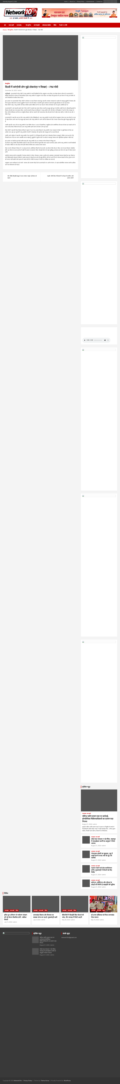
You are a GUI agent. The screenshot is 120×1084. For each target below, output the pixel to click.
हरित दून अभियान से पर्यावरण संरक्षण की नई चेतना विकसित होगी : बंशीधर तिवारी (15, 917)
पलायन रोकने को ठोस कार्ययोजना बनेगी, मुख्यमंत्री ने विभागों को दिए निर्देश (101, 870)
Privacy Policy (80, 1)
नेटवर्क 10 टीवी (63, 25)
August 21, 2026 (87, 824)
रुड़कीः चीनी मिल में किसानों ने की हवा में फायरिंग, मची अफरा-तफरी (60, 177)
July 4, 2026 (36, 920)
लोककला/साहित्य (46, 25)
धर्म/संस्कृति (37, 25)
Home (66, 1)
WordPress (67, 1080)
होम (5, 25)
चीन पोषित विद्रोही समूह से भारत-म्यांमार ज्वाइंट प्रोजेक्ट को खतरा (22, 177)
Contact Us (99, 1)
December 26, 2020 (11, 90)
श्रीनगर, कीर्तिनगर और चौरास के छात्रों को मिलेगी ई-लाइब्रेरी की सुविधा (103, 883)
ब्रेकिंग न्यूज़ (86, 787)
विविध (55, 25)
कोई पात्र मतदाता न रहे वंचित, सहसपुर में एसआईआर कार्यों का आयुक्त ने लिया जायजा (103, 841)
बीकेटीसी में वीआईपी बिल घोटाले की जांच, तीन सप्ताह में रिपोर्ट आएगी (73, 916)
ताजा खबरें (11, 25)
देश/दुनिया (28, 25)
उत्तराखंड (19, 25)
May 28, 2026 (66, 920)
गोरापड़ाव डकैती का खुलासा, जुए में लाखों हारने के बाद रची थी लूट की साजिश (102, 855)
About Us (72, 1)
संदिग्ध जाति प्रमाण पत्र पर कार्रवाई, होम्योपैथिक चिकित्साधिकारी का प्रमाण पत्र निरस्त (97, 819)
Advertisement (90, 1)
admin (20, 90)
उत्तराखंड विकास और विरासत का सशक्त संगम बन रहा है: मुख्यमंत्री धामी (45, 916)
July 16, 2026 (8, 922)
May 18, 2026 (95, 920)
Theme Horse (45, 1080)
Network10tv (18, 1080)
